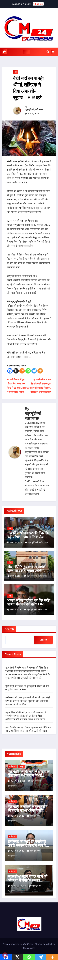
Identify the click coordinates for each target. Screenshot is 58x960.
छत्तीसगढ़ (12, 766)
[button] (48, 51)
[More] (40, 371)
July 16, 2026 (18, 781)
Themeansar (29, 948)
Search (9, 629)
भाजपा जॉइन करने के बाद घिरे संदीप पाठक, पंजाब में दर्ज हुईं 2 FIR (28, 602)
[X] (16, 371)
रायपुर (21, 766)
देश (16, 72)
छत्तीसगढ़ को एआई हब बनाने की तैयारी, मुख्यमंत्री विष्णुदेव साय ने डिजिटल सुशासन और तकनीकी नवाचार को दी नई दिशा (27, 701)
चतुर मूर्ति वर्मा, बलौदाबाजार (34, 109)
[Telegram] (34, 371)
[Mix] (22, 371)
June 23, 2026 (19, 886)
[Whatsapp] (28, 371)
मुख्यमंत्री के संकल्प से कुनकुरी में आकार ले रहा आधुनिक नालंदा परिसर (27, 810)
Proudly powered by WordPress (18, 944)
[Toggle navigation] (26, 52)
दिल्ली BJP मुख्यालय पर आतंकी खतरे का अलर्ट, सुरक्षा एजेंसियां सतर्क (26, 570)
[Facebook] (10, 371)
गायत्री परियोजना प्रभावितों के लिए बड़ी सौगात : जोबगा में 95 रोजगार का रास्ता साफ (28, 537)
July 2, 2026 (18, 816)
